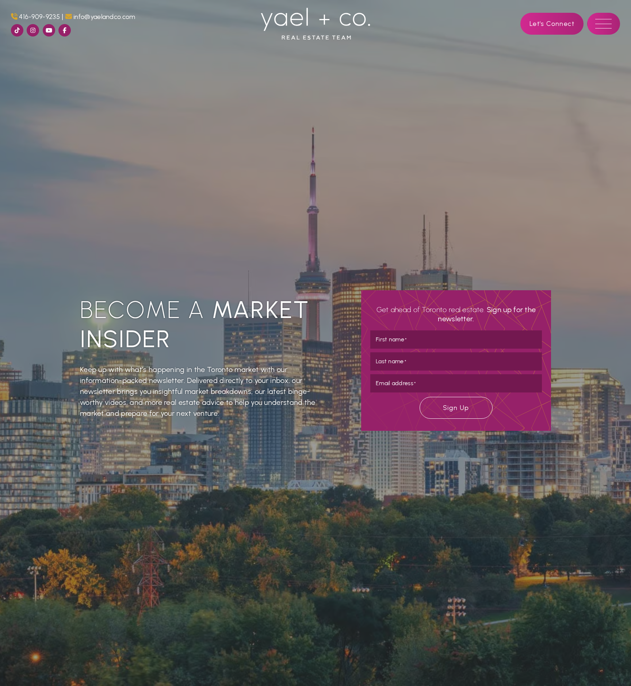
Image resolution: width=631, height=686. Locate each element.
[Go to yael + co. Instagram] (33, 30)
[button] (603, 24)
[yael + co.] (315, 22)
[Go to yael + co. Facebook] (64, 30)
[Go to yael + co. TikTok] (17, 30)
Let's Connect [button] (551, 23)
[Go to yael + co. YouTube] (49, 30)
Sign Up (456, 407)
